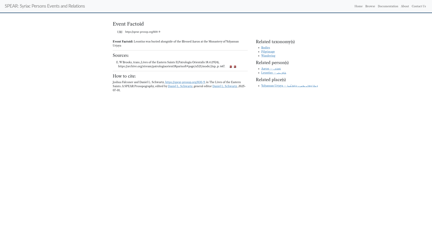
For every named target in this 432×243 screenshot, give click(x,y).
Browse (370, 6)
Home (359, 6)
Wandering (268, 55)
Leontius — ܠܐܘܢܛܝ (273, 72)
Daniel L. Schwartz (180, 86)
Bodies (265, 47)
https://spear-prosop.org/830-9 (185, 82)
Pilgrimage (268, 51)
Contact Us (419, 6)
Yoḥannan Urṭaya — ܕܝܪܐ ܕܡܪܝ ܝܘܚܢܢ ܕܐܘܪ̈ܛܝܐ (289, 85)
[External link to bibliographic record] (227, 66)
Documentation (388, 6)
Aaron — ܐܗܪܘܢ (271, 68)
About (405, 6)
